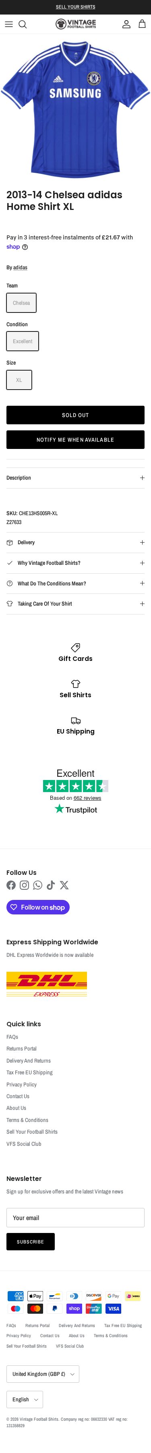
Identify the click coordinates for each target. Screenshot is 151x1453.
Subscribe (30, 1242)
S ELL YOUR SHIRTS (75, 7)
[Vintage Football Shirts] (76, 24)
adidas (20, 267)
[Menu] (9, 24)
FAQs (12, 1036)
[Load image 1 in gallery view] (75, 109)
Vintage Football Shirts (39, 1419)
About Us (16, 1107)
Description (18, 477)
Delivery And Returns (28, 1060)
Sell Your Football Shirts (32, 1131)
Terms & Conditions (27, 1120)
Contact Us (17, 1096)
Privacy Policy (21, 1084)
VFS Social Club (23, 1143)
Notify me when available (75, 439)
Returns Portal (21, 1048)
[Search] (26, 24)
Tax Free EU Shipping (29, 1072)
